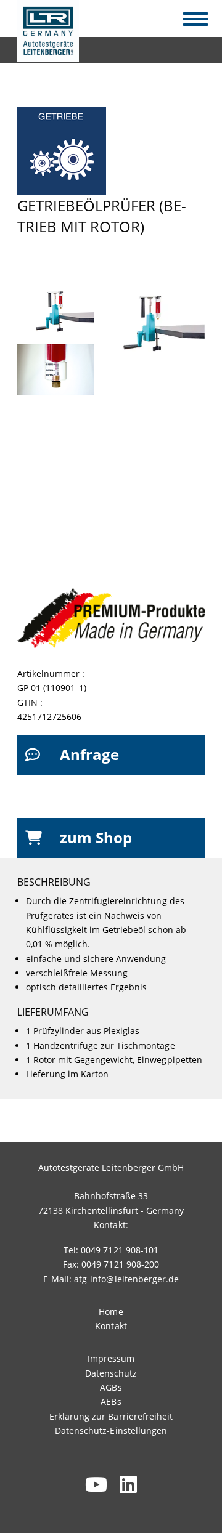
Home (111, 1311)
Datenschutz (111, 1373)
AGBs (110, 1387)
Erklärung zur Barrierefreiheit (110, 1416)
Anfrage (89, 754)
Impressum (111, 1358)
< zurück (42, 47)
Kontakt (110, 1326)
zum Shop (96, 837)
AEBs (111, 1401)
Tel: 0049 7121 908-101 (111, 1250)
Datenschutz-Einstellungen (110, 1430)
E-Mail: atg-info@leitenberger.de (111, 1279)
